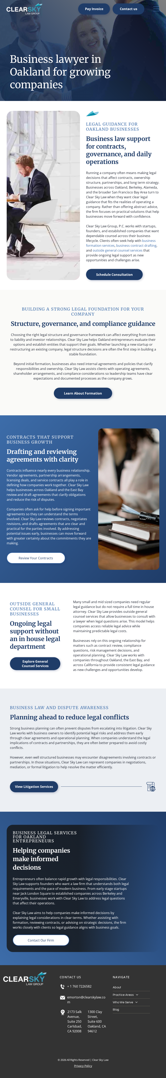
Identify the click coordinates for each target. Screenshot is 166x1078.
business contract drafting (136, 245)
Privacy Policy (83, 1066)
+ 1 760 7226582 (79, 986)
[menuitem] (136, 987)
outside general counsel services (118, 250)
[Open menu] (156, 9)
